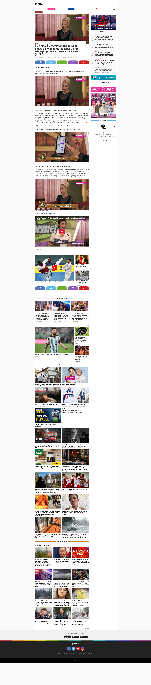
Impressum (73, 653)
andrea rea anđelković (41, 294)
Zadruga (51, 9)
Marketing (66, 653)
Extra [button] (93, 9)
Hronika (64, 9)
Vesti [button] (45, 9)
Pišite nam (91, 653)
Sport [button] (80, 9)
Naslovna (39, 9)
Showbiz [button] (58, 9)
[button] (36, 308)
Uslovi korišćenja (82, 653)
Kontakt (60, 653)
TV (76, 9)
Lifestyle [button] (86, 9)
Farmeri (71, 9)
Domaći (37, 43)
